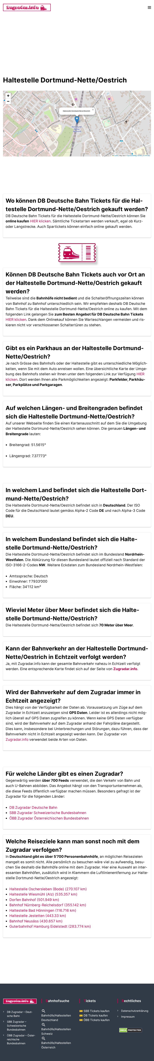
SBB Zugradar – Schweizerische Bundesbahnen (16, 1025)
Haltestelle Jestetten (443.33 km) (37, 916)
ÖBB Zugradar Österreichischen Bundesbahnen (49, 818)
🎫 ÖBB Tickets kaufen (94, 1020)
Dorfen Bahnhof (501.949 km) (34, 900)
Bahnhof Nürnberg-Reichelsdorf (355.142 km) (47, 905)
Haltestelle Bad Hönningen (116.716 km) (42, 910)
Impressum (128, 1016)
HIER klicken (40, 221)
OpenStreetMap (132, 155)
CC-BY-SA (146, 155)
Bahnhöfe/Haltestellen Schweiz (56, 1029)
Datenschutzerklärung (134, 1010)
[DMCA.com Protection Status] (130, 1030)
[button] (77, 120)
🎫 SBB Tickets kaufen (94, 1011)
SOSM (139, 155)
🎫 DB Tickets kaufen (93, 1015)
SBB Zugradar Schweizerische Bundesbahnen (47, 813)
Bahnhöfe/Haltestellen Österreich (56, 1042)
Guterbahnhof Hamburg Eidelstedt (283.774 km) (50, 926)
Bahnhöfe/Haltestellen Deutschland (56, 1015)
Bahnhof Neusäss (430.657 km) (36, 921)
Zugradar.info (125, 669)
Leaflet (116, 155)
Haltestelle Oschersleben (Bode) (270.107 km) (48, 889)
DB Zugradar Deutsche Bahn (33, 807)
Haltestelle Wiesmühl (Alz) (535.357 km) (43, 894)
